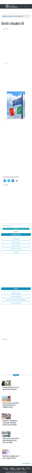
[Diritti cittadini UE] (16, 105)
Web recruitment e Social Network (16, 300)
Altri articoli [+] (27, 463)
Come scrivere (16, 242)
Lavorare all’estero (16, 303)
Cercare (16, 228)
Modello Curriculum (7, 16)
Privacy (24, 469)
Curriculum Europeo (16, 249)
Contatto (5, 468)
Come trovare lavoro (16, 296)
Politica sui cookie (15, 469)
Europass (16, 252)
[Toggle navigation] (26, 6)
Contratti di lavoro (16, 293)
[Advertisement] (16, 46)
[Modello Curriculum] (12, 6)
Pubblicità (12, 468)
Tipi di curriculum (16, 245)
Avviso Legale (20, 468)
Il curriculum (16, 239)
